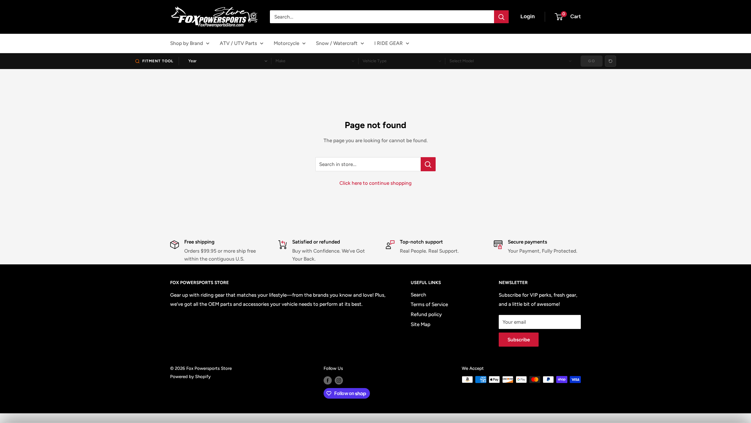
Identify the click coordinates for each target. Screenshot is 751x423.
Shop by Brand (186, 43)
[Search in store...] (428, 164)
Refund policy (426, 314)
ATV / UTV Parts (238, 43)
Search (418, 295)
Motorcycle (286, 43)
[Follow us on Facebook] (328, 380)
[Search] (501, 16)
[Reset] (610, 61)
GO (591, 61)
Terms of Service (429, 304)
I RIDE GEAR (388, 43)
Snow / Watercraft (337, 43)
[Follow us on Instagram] (339, 380)
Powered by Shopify (190, 376)
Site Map (420, 324)
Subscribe (519, 340)
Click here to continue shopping (375, 183)
